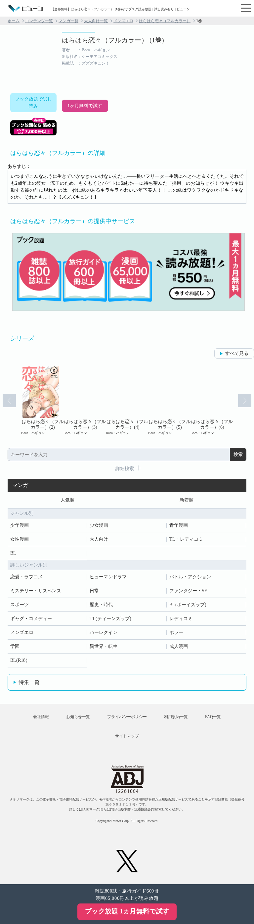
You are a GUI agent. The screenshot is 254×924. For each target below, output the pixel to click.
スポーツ (19, 604)
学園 (15, 646)
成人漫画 (178, 646)
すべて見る (236, 353)
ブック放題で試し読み (33, 103)
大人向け (99, 539)
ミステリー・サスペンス (35, 590)
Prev (9, 400)
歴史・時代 (101, 604)
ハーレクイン (103, 632)
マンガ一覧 (68, 21)
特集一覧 (29, 682)
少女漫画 (99, 525)
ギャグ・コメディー (31, 618)
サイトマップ (127, 736)
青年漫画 (178, 525)
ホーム (14, 21)
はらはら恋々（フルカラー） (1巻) (113, 40)
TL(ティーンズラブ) (110, 618)
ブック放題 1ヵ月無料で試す (127, 911)
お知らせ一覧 (78, 716)
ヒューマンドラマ (108, 576)
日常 (94, 590)
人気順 (67, 500)
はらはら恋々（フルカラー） (164, 21)
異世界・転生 (103, 646)
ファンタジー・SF (188, 590)
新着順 (186, 500)
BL (13, 553)
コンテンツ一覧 (39, 21)
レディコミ (180, 618)
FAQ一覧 (213, 716)
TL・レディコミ (186, 539)
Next (244, 400)
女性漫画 (19, 539)
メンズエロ (123, 21)
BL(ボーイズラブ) (187, 604)
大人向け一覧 (96, 21)
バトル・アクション (190, 576)
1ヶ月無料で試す (84, 105)
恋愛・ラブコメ (26, 576)
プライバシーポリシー (127, 716)
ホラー (176, 632)
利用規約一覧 (176, 716)
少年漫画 (19, 525)
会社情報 (41, 716)
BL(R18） (20, 660)
